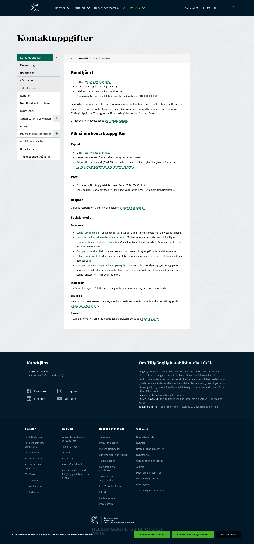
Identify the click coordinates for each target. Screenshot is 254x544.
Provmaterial (106, 504)
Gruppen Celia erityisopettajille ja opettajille (100, 265)
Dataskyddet (28, 149)
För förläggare (32, 492)
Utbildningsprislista (32, 141)
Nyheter (25, 95)
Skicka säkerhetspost (88, 162)
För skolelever (33, 452)
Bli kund (79, 8)
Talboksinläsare (30, 88)
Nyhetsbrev (27, 111)
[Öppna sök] (236, 6)
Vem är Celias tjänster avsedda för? (74, 438)
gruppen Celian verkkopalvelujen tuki (98, 242)
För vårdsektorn (34, 486)
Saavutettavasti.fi (148, 398)
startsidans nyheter (116, 120)
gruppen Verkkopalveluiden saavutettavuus (102, 237)
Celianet (190, 8)
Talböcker (104, 437)
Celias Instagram (84, 288)
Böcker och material (106, 8)
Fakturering (27, 65)
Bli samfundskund (72, 464)
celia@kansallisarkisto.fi (98, 81)
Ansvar (24, 126)
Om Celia (134, 8)
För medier (27, 80)
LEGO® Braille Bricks (110, 486)
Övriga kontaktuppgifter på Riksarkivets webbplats (104, 166)
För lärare (30, 474)
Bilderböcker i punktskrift (113, 454)
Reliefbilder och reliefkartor (107, 468)
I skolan (66, 452)
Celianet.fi (144, 395)
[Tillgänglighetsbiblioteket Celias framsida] (33, 7)
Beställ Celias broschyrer (35, 103)
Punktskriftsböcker (109, 448)
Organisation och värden (35, 118)
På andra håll (69, 458)
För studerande (33, 458)
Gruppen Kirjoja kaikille (89, 251)
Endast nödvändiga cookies (192, 534)
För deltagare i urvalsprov (33, 466)
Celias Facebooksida (87, 232)
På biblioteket (69, 446)
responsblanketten (132, 207)
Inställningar (228, 534)
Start (70, 58)
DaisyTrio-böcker (108, 443)
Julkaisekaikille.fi (148, 406)
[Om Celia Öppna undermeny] (143, 8)
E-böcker (104, 492)
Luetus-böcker (107, 498)
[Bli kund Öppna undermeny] (88, 8)
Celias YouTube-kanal (83, 305)
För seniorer (31, 480)
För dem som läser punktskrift (35, 444)
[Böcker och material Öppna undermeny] (123, 8)
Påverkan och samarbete (35, 134)
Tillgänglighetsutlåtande (35, 156)
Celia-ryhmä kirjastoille (89, 256)
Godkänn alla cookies (152, 534)
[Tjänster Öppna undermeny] (69, 8)
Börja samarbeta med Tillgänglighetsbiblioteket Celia (75, 474)
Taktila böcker (107, 460)
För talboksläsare (34, 437)
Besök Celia (27, 73)
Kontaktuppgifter (31, 57)
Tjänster (59, 8)
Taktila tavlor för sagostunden (108, 478)
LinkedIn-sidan (148, 318)
